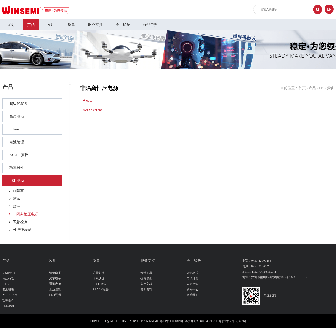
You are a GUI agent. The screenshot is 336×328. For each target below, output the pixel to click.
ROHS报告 (99, 284)
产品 (31, 25)
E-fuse (14, 129)
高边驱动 (16, 116)
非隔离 (18, 191)
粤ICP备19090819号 (171, 321)
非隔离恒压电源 (25, 214)
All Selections (93, 110)
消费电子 (55, 273)
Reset (89, 100)
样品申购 (150, 25)
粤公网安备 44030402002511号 (203, 321)
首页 (10, 25)
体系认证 (98, 278)
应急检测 (20, 222)
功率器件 (16, 168)
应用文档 (146, 284)
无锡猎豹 (240, 321)
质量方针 (98, 273)
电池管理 (16, 142)
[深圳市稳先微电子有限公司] (35, 9)
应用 (51, 25)
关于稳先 (122, 25)
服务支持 (95, 25)
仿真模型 (146, 278)
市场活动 (192, 278)
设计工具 (146, 273)
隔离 (16, 199)
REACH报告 (101, 289)
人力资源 (192, 284)
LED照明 (55, 295)
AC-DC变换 (18, 155)
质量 (71, 25)
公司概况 (192, 273)
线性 (16, 206)
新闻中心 (192, 289)
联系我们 (192, 295)
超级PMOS (18, 104)
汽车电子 (55, 278)
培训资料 (146, 289)
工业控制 (55, 289)
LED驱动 (16, 180)
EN (329, 9)
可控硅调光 (22, 230)
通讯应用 (55, 284)
